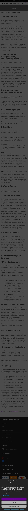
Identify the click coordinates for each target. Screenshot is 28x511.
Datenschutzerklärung (15, 509)
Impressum (22, 509)
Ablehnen (14, 502)
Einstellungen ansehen (14, 506)
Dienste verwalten (5, 495)
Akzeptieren (14, 499)
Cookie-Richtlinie (7, 509)
